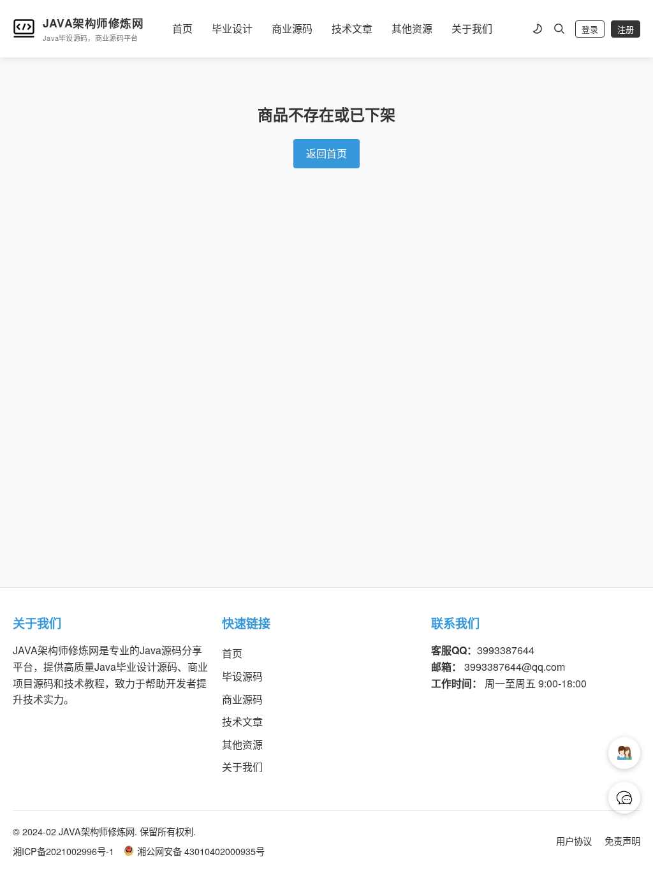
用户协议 (574, 840)
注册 (625, 29)
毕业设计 (232, 28)
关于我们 (471, 28)
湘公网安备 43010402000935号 (201, 851)
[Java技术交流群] (624, 753)
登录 (590, 29)
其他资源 (412, 28)
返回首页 (326, 153)
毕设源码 (242, 676)
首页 (182, 28)
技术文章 (352, 28)
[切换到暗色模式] (537, 28)
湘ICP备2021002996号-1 (63, 851)
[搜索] (559, 28)
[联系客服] (624, 798)
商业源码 (292, 28)
